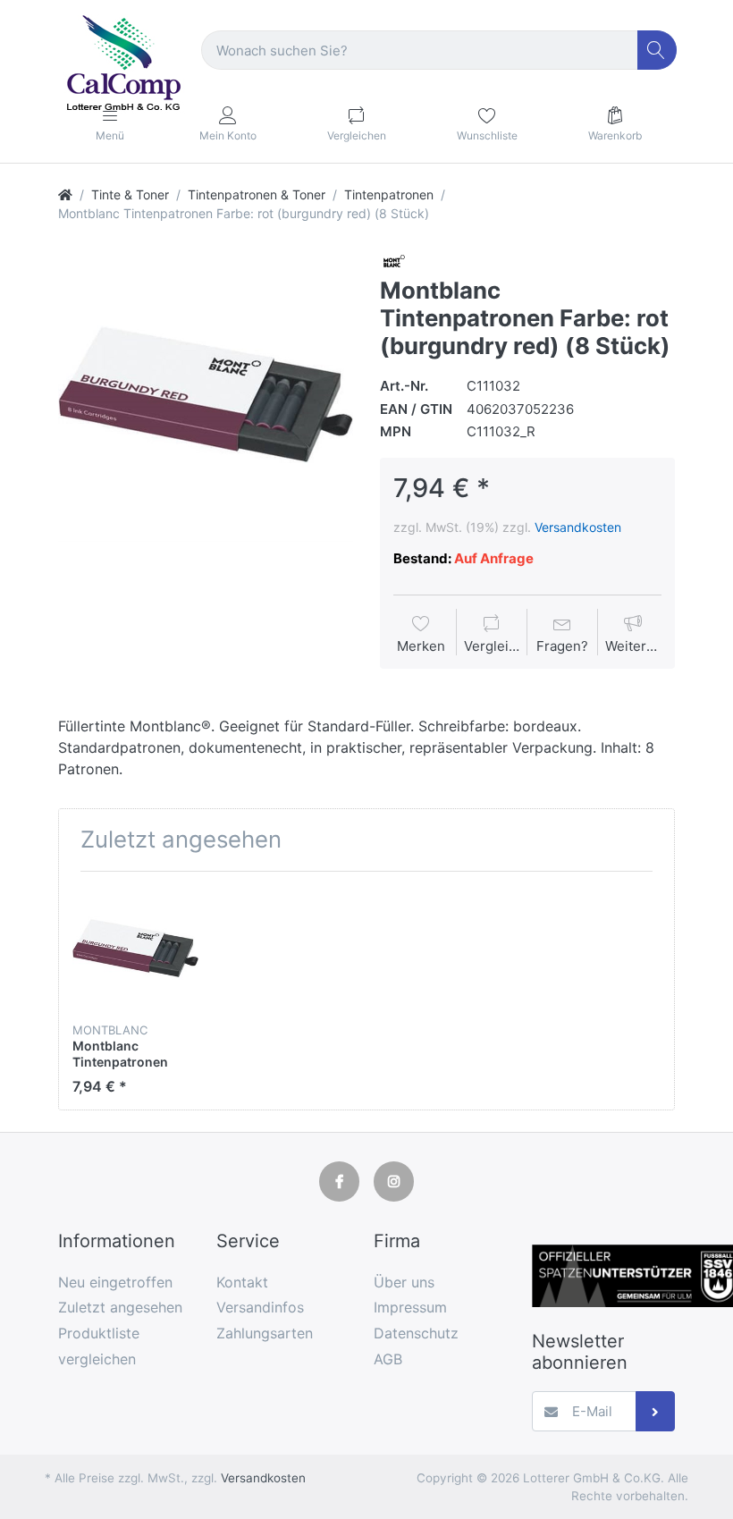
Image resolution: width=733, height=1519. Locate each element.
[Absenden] (656, 1411)
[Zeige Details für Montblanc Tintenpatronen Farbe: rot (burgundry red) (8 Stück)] (135, 948)
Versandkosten (578, 527)
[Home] (65, 194)
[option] (205, 394)
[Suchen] (657, 50)
